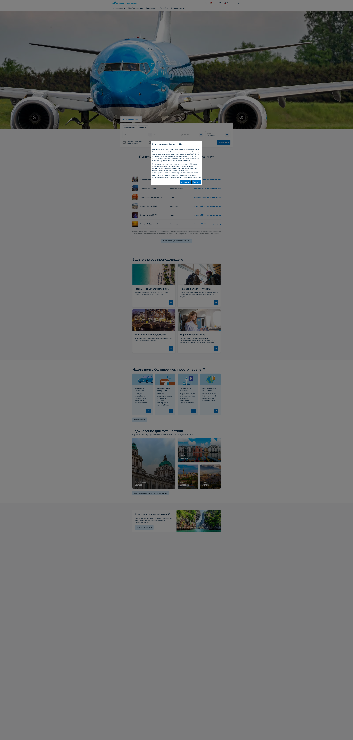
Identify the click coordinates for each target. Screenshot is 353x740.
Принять (196, 182)
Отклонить (185, 182)
